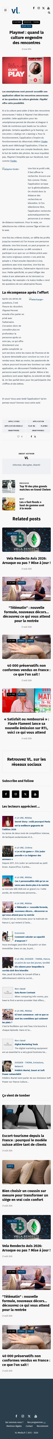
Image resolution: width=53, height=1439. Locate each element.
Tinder (44, 141)
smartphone (13, 431)
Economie (20, 933)
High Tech (26, 26)
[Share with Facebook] (31, 436)
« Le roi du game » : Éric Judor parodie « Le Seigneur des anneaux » (23, 855)
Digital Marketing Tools (26, 1044)
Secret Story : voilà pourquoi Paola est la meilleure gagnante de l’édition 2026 (26, 825)
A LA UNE (17, 22)
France (21, 641)
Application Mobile (14, 426)
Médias (21, 583)
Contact (29, 1426)
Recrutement (42, 1426)
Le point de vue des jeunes (28, 963)
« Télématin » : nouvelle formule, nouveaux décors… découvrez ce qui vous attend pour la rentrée (25, 911)
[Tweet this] (35, 436)
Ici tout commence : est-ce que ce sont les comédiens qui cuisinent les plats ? (25, 1018)
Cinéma (28, 847)
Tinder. (13, 161)
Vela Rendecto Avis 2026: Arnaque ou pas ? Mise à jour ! (26, 560)
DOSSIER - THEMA (31, 22)
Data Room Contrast (25, 992)
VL (26, 458)
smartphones (38, 431)
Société (46, 963)
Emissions (38, 1062)
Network (19, 1066)
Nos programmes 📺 (36, 1422)
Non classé (20, 988)
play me (31, 426)
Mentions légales (14, 1426)
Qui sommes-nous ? (14, 1422)
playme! (44, 426)
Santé (30, 641)
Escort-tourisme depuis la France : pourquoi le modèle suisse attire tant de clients (24, 1140)
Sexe (10, 1111)
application (38, 421)
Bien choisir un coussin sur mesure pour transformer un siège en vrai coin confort (25, 1195)
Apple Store (14, 421)
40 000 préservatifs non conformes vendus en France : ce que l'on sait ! (26, 669)
